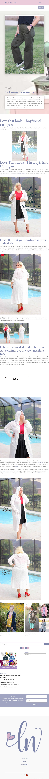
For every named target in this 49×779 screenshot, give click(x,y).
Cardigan (22, 128)
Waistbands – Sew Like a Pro (7, 682)
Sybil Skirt (40, 462)
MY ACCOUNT (24, 764)
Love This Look (40, 128)
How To (34, 128)
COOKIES (36, 778)
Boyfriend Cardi (5, 471)
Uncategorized (6, 129)
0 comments (14, 129)
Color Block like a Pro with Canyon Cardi (9, 684)
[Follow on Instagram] (26, 648)
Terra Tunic (18, 466)
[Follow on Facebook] (21, 648)
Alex (2, 128)
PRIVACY (23, 778)
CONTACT (41, 778)
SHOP (24, 761)
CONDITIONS (29, 778)
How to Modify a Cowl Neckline (7, 680)
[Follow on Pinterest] (28, 648)
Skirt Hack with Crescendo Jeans (8, 687)
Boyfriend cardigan (23, 173)
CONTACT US (24, 758)
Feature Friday (28, 128)
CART (24, 767)
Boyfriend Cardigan (15, 128)
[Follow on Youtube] (27, 775)
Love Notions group (40, 473)
